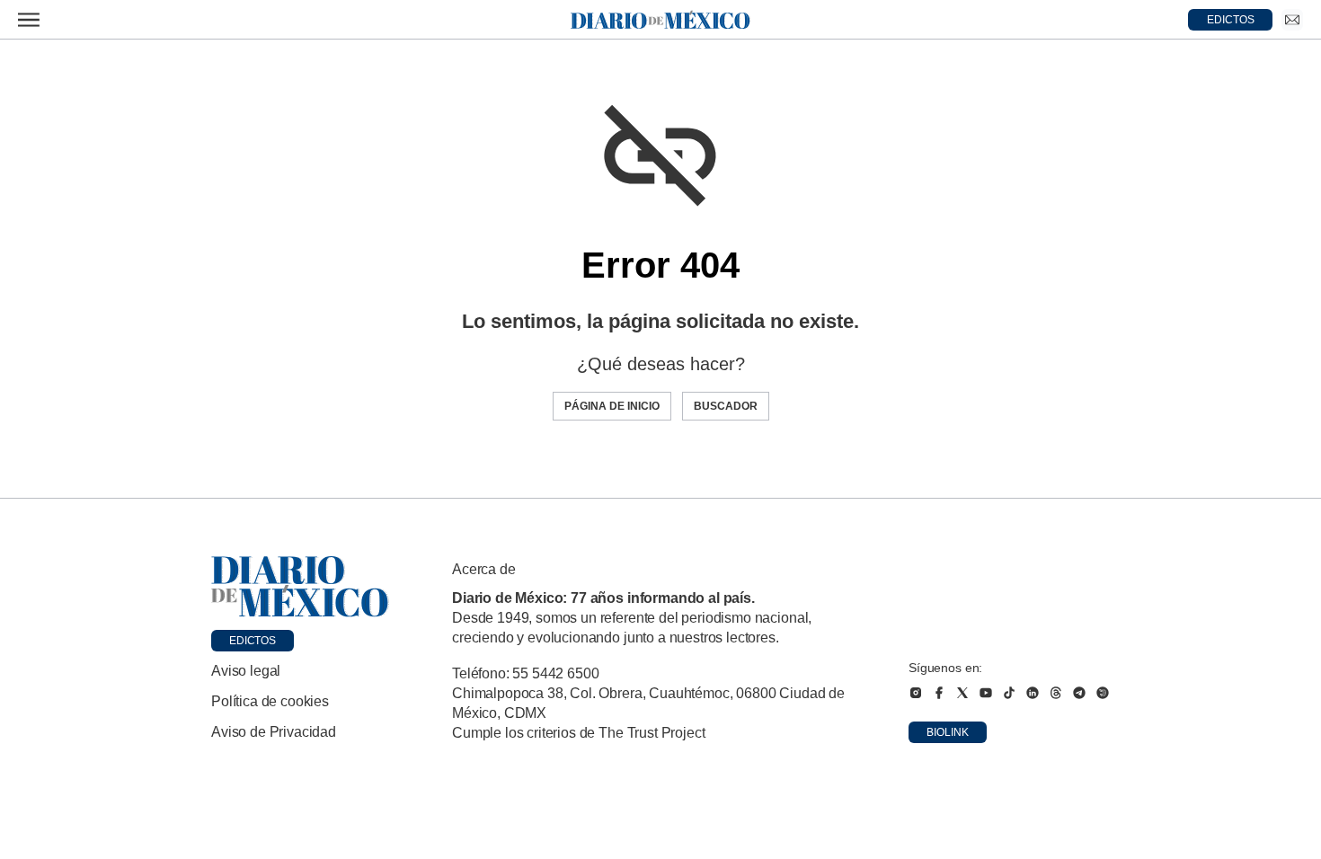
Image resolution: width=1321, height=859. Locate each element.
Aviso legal (245, 670)
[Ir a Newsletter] (1292, 20)
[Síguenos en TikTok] (1009, 693)
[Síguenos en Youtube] (986, 693)
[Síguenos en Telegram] (1079, 693)
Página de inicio (612, 406)
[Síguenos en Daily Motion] (1102, 693)
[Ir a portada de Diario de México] (300, 586)
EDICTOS (1231, 19)
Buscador (726, 406)
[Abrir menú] (29, 20)
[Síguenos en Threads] (1056, 693)
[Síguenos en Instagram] (916, 693)
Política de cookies (270, 701)
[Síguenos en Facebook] (939, 693)
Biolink (947, 732)
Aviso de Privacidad (273, 731)
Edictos (252, 640)
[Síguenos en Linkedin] (1032, 693)
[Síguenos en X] (962, 693)
